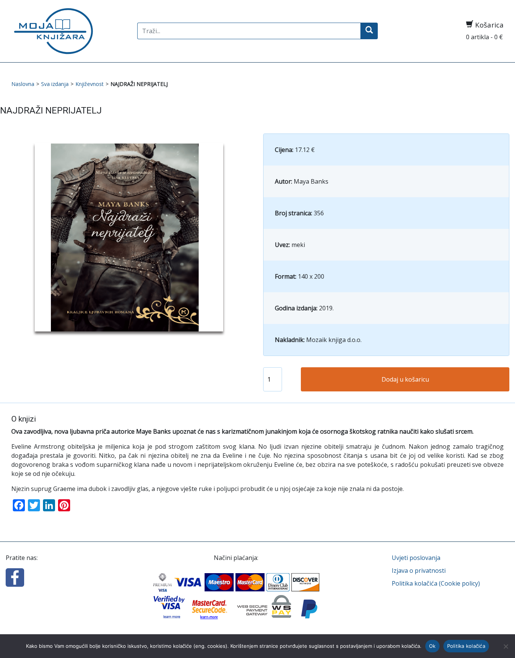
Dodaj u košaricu (405, 379)
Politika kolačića (466, 646)
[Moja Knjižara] (68, 31)
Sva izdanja (55, 83)
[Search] (369, 31)
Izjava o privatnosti (419, 570)
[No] (505, 646)
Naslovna (22, 83)
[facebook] (15, 577)
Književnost (89, 83)
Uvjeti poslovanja (416, 558)
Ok (432, 646)
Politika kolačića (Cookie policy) (436, 583)
